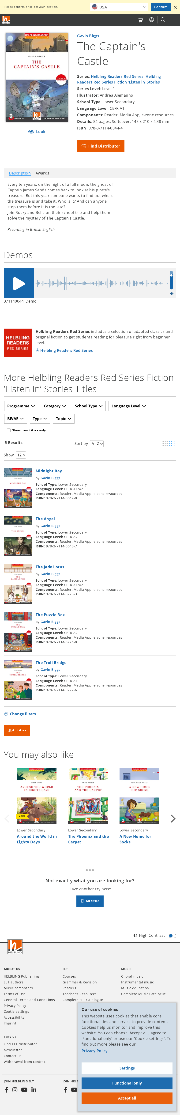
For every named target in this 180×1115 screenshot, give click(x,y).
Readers (69, 988)
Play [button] (19, 283)
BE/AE (12, 418)
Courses (69, 976)
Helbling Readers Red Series (117, 76)
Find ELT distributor (20, 1044)
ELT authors (13, 982)
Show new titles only (29, 430)
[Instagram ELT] (15, 1090)
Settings (127, 1068)
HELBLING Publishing (21, 976)
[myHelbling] (151, 19)
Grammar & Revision (80, 982)
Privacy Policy (95, 1050)
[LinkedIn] (34, 1090)
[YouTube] (24, 1090)
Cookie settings (16, 1011)
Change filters (23, 714)
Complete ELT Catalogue (83, 999)
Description (20, 173)
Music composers (18, 988)
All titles (19, 730)
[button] (175, 7)
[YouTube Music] (74, 1090)
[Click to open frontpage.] (6, 20)
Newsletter (13, 1050)
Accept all (127, 1098)
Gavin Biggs (88, 35)
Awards (42, 173)
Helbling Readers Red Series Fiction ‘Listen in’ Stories (119, 79)
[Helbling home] (15, 946)
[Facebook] (7, 1090)
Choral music (132, 976)
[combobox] (119, 7)
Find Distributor (103, 146)
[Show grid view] (165, 444)
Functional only (127, 1083)
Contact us (13, 1056)
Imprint (10, 1023)
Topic (61, 418)
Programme (18, 406)
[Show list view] (172, 444)
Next (172, 810)
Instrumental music (137, 982)
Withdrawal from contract (25, 1061)
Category (52, 406)
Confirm (161, 7)
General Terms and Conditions (29, 999)
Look (40, 131)
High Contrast (152, 935)
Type (37, 418)
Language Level (126, 406)
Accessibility (14, 1017)
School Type (86, 406)
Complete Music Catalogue (143, 994)
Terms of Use (15, 994)
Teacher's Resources (80, 994)
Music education (135, 988)
